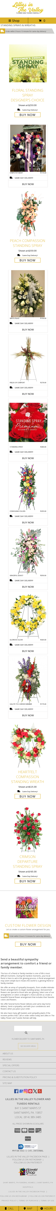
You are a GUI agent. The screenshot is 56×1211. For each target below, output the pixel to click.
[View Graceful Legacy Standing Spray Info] (28, 550)
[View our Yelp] (40, 1092)
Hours (48, 1208)
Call (10, 1208)
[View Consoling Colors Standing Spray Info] (28, 486)
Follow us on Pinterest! (28, 1162)
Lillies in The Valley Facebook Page (27, 1156)
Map (29, 1208)
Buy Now (28, 115)
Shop (15, 20)
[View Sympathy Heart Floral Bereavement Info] (28, 148)
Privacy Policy (9, 1200)
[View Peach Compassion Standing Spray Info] (28, 213)
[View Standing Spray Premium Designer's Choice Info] (28, 422)
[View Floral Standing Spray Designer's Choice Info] (28, 63)
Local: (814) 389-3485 (28, 1117)
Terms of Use (47, 1200)
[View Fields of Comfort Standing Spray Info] (28, 357)
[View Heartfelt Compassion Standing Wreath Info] (28, 745)
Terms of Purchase (29, 1200)
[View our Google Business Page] (21, 1092)
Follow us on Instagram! (27, 1159)
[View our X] (35, 1092)
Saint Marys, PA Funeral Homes (19, 1182)
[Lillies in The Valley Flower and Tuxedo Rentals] (28, 13)
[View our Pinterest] (30, 1092)
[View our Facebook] (16, 1092)
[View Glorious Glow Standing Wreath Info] (28, 615)
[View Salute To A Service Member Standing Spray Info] (28, 679)
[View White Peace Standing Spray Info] (28, 293)
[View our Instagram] (26, 1092)
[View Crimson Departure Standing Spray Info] (28, 830)
